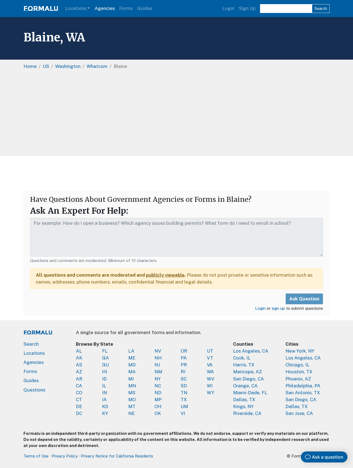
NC (157, 385)
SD (184, 385)
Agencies (105, 8)
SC (184, 379)
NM (158, 371)
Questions (34, 390)
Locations (75, 8)
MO (132, 399)
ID (104, 379)
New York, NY (299, 351)
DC (79, 413)
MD (132, 364)
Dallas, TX (244, 399)
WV (210, 379)
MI (131, 379)
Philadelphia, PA (302, 385)
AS (79, 364)
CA (79, 385)
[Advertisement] (176, 173)
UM (184, 406)
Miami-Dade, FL (250, 392)
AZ (79, 371)
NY (157, 379)
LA (131, 351)
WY (210, 392)
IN (104, 392)
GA (105, 358)
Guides (144, 8)
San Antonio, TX (302, 392)
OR (184, 351)
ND (157, 392)
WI (210, 385)
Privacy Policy (65, 456)
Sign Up (247, 8)
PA (184, 358)
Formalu (40, 8)
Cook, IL (241, 358)
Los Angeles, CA (250, 351)
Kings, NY (243, 406)
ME (131, 358)
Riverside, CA (247, 413)
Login (228, 8)
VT (210, 358)
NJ (157, 364)
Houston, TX (298, 371)
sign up (278, 308)
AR (79, 379)
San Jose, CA (299, 413)
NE (131, 413)
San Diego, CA (248, 379)
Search (320, 8)
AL (79, 351)
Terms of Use (36, 456)
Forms (126, 8)
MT (131, 406)
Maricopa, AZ (247, 371)
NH (158, 358)
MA (132, 371)
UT (210, 351)
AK (79, 358)
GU (105, 364)
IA (104, 399)
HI (104, 371)
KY (105, 413)
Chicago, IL (297, 364)
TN (184, 392)
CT (79, 399)
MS (131, 392)
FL (105, 351)
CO (79, 392)
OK (157, 413)
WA (210, 371)
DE (79, 406)
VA (210, 364)
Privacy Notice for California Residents (117, 456)
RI (183, 371)
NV (157, 351)
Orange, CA (245, 385)
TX (184, 399)
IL (104, 385)
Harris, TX (244, 364)
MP (158, 399)
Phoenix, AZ (298, 379)
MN (132, 385)
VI (183, 413)
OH (157, 406)
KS (105, 406)
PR (184, 364)
